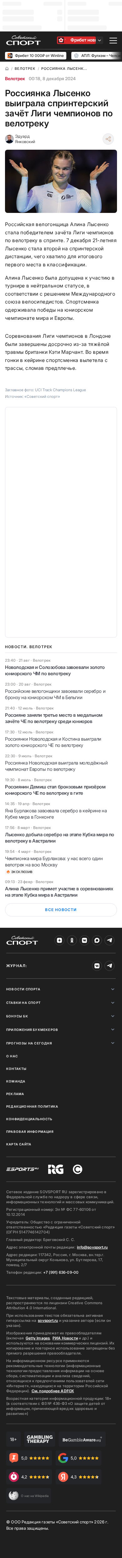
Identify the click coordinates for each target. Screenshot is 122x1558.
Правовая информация (29, 1131)
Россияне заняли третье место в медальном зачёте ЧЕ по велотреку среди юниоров (54, 718)
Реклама (15, 1094)
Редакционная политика (32, 1106)
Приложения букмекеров (32, 1030)
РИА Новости (65, 1338)
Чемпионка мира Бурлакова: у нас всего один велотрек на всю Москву (54, 861)
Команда (15, 1081)
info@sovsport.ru (92, 1247)
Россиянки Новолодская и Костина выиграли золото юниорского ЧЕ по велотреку (53, 742)
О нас (12, 1056)
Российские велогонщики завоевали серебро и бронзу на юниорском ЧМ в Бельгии (55, 694)
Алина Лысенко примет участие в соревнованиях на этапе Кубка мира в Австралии (59, 892)
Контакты (16, 1069)
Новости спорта (23, 989)
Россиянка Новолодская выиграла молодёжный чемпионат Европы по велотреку (56, 766)
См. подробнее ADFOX (53, 1390)
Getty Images (38, 1338)
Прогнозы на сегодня (29, 1043)
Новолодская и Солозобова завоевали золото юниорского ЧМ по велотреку (55, 670)
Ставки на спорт (23, 1002)
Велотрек (15, 78)
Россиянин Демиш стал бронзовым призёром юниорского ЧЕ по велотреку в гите (55, 790)
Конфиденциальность (29, 1119)
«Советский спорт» (42, 396)
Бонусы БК (17, 1016)
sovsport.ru (48, 1320)
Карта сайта (18, 1144)
